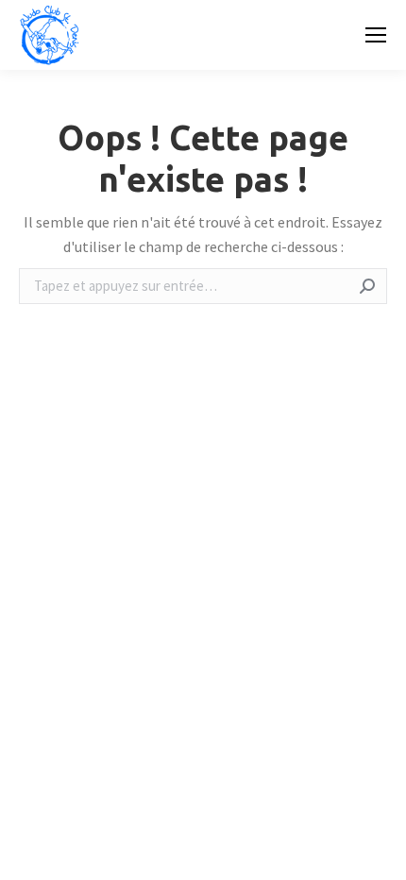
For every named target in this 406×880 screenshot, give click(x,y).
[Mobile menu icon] (375, 35)
